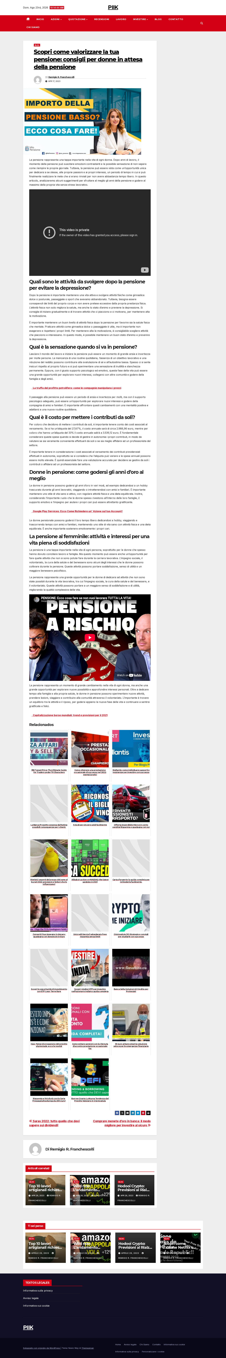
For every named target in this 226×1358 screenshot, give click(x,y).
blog (37, 45)
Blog (158, 19)
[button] (201, 23)
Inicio (40, 19)
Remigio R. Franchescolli (61, 77)
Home (118, 1344)
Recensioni (101, 19)
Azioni (55, 19)
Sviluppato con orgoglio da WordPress (42, 1348)
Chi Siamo (33, 27)
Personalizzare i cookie (153, 1351)
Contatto (176, 19)
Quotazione (77, 19)
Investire (140, 19)
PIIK (113, 7)
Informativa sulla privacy (38, 1290)
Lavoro (121, 19)
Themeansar (87, 1348)
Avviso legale (31, 1298)
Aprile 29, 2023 (40, 1253)
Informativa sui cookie (36, 1305)
